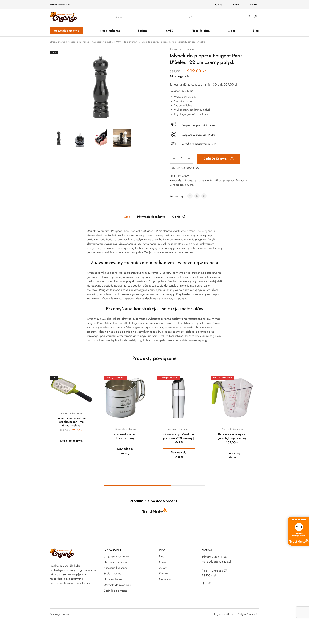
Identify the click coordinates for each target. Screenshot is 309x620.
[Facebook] (203, 584)
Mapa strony (166, 579)
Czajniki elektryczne (115, 591)
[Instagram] (210, 584)
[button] (71, 441)
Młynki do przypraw (126, 42)
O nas (218, 4)
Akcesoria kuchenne (78, 42)
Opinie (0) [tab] (178, 217)
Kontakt (252, 4)
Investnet (65, 614)
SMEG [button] (170, 31)
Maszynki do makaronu (117, 585)
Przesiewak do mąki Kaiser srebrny (125, 436)
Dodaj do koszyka (215, 159)
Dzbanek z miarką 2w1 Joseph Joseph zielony (232, 436)
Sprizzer (143, 31)
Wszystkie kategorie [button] (66, 30)
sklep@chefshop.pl (60, 4)
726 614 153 (219, 557)
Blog (256, 31)
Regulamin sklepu (223, 614)
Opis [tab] (127, 217)
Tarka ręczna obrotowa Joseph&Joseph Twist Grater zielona (71, 422)
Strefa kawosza (112, 573)
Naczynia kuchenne (115, 562)
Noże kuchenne (113, 579)
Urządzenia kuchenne (116, 556)
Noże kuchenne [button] (110, 31)
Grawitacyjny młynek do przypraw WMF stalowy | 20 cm (178, 438)
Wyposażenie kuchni (102, 42)
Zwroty (235, 4)
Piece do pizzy (201, 31)
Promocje (241, 180)
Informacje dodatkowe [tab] (151, 217)
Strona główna (57, 42)
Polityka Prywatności (248, 614)
